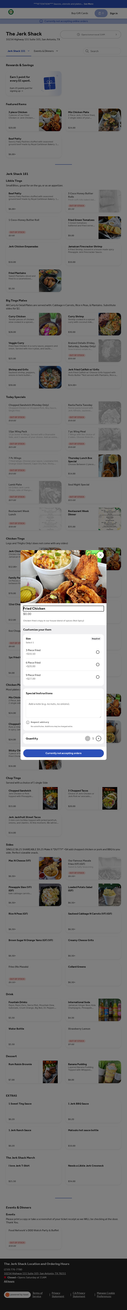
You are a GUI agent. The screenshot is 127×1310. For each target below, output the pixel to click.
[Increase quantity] (98, 738)
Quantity (32, 738)
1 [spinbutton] (93, 738)
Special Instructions (39, 693)
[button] (63, 576)
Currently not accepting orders (63, 753)
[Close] (100, 555)
